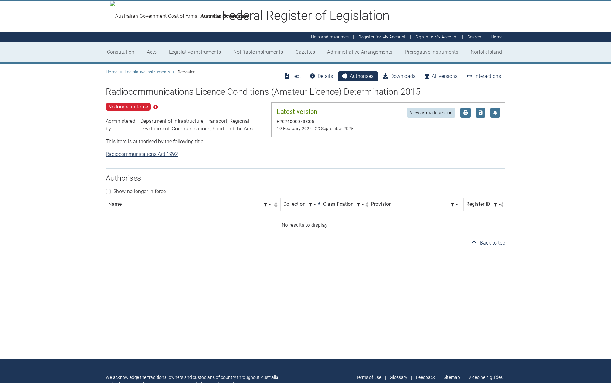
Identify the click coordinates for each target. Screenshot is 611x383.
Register (382, 36)
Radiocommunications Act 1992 (142, 154)
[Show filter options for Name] (267, 205)
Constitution (120, 52)
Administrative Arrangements (359, 52)
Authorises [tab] (362, 76)
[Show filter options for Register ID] (497, 205)
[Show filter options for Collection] (312, 205)
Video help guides (485, 377)
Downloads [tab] (403, 76)
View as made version (431, 112)
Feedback (425, 377)
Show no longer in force (139, 191)
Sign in (436, 36)
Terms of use (368, 377)
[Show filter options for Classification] (360, 205)
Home (111, 71)
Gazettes (305, 52)
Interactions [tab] (487, 76)
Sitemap (452, 377)
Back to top (492, 243)
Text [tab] (296, 76)
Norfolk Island (486, 52)
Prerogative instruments (431, 52)
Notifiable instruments (258, 52)
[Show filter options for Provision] (454, 205)
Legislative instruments (195, 52)
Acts (152, 52)
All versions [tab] (445, 76)
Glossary (398, 377)
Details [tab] (325, 76)
